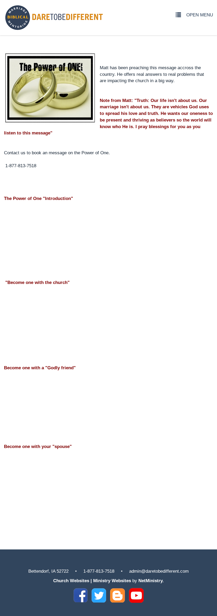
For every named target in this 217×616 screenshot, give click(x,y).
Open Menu (199, 14)
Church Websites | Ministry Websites (92, 580)
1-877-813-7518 (98, 571)
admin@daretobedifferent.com (159, 571)
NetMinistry (150, 580)
